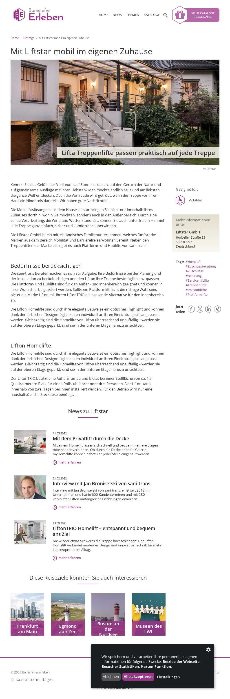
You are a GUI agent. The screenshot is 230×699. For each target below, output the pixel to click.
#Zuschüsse (195, 271)
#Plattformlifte (197, 294)
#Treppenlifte (196, 285)
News (117, 15)
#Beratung (194, 276)
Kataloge (152, 15)
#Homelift (193, 261)
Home (103, 15)
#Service (192, 280)
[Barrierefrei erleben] (43, 14)
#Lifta (204, 280)
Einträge (28, 38)
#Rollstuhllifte (196, 290)
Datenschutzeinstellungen (34, 679)
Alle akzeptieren (138, 676)
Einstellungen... (170, 677)
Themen (132, 15)
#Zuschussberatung (201, 266)
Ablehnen (111, 676)
